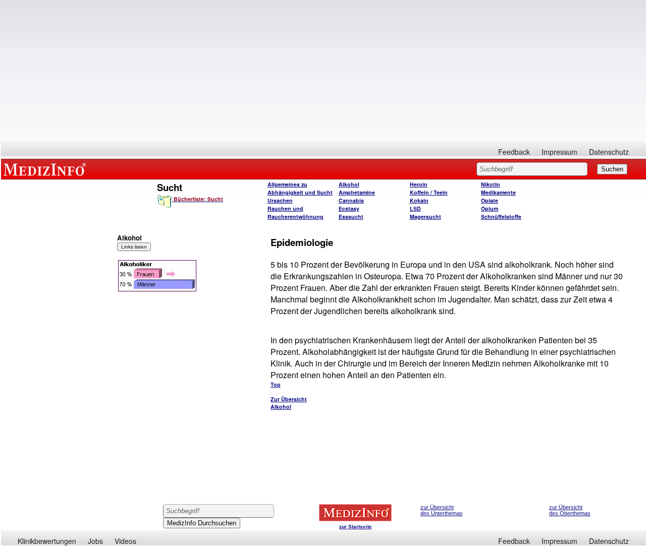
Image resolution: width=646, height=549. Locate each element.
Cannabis (351, 200)
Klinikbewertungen (47, 541)
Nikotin (490, 184)
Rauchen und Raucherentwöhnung (295, 212)
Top (276, 384)
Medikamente (498, 192)
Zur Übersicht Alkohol (289, 402)
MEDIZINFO (46, 169)
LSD (415, 208)
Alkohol (349, 184)
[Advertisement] (323, 70)
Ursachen (280, 200)
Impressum (559, 152)
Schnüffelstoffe (501, 216)
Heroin (418, 184)
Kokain (419, 200)
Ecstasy (349, 208)
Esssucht (351, 216)
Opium (489, 208)
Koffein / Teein (429, 192)
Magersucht (425, 216)
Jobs (95, 541)
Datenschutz (609, 152)
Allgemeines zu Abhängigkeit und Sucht (300, 188)
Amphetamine (357, 192)
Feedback (514, 152)
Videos (125, 541)
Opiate (489, 200)
